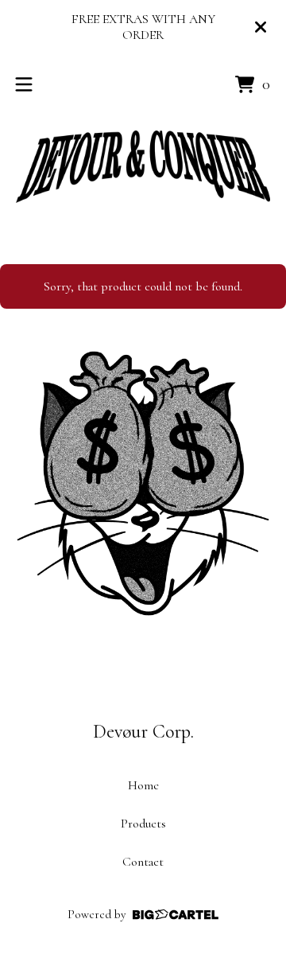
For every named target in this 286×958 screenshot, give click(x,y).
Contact (143, 862)
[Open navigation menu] (24, 84)
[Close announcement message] (260, 27)
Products (143, 823)
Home (143, 785)
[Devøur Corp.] (143, 166)
